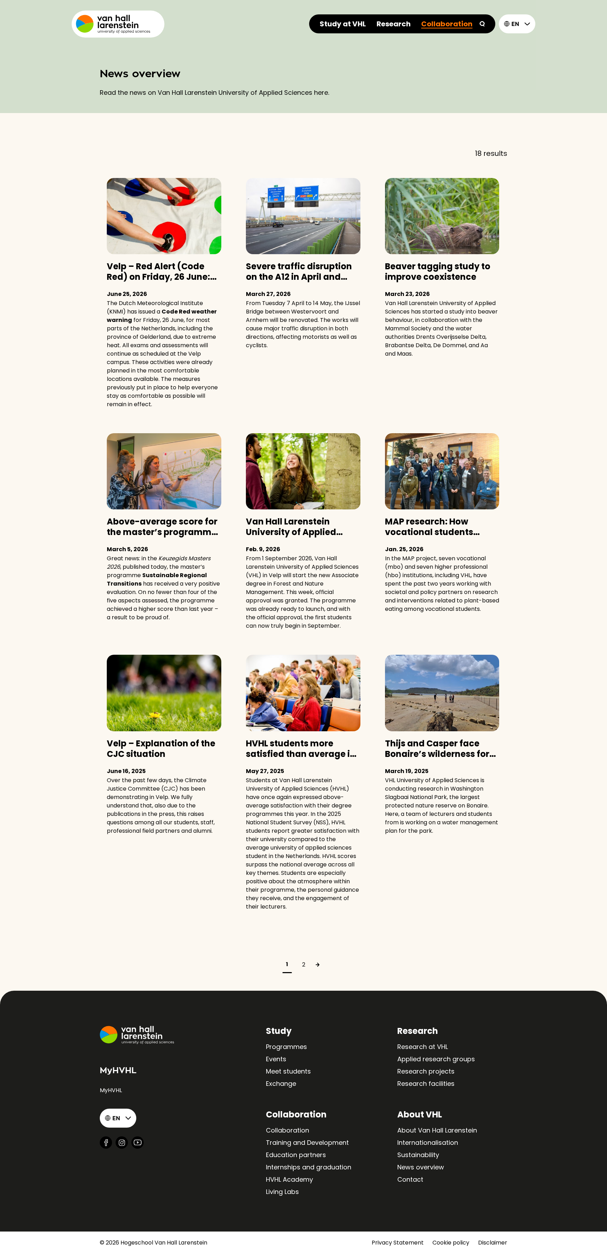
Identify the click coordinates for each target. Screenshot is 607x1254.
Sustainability (418, 1154)
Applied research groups (436, 1059)
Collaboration (446, 24)
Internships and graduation (308, 1167)
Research (394, 24)
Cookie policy (450, 1243)
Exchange (281, 1083)
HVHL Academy (289, 1179)
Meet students (288, 1071)
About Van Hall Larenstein (437, 1130)
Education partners (296, 1154)
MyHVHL (111, 1090)
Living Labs (282, 1191)
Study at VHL (343, 24)
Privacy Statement (398, 1243)
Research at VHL (422, 1046)
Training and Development (307, 1142)
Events (276, 1059)
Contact (410, 1179)
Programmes (286, 1046)
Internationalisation (427, 1142)
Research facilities (426, 1083)
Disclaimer (492, 1243)
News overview (420, 1167)
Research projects (426, 1071)
